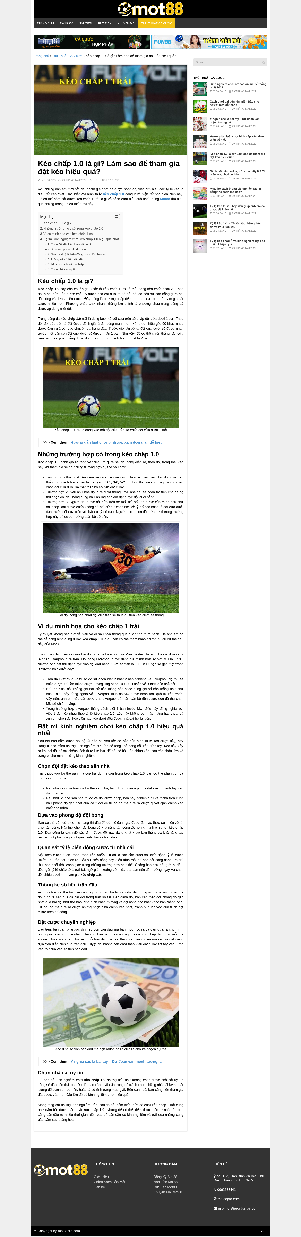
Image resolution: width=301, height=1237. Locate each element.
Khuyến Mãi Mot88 (168, 1192)
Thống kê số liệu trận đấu (67, 259)
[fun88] (209, 42)
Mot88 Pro (49, 180)
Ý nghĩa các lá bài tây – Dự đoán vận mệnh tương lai (117, 1061)
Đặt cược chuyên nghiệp (67, 264)
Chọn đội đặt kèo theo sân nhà (71, 244)
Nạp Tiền (85, 23)
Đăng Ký (66, 23)
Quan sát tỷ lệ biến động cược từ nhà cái (78, 254)
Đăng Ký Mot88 (165, 1177)
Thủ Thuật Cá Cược (156, 23)
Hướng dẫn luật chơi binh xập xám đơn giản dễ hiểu (117, 442)
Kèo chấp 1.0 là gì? (57, 223)
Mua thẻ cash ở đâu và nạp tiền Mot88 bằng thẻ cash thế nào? (236, 190)
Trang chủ (45, 23)
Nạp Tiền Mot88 (166, 1182)
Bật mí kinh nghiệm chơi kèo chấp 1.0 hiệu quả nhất (81, 239)
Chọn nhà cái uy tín (63, 269)
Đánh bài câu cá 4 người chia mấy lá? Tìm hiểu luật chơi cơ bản (238, 173)
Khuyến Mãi (126, 23)
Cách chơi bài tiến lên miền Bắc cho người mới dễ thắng (234, 103)
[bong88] (92, 42)
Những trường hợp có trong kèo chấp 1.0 (73, 228)
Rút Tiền (104, 23)
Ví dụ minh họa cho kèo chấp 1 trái (68, 234)
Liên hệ (99, 1187)
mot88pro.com (69, 1231)
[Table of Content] (117, 216)
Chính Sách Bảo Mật (109, 1182)
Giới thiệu (101, 1177)
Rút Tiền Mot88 (165, 1187)
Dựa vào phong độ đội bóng (69, 249)
